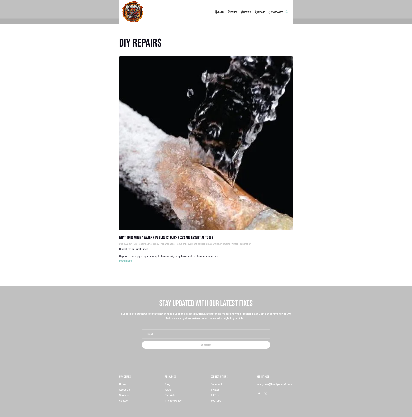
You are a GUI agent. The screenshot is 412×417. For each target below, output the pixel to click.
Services (124, 395)
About (260, 12)
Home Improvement (186, 244)
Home (219, 12)
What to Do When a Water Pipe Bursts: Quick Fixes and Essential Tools (166, 237)
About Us (124, 389)
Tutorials (170, 395)
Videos (246, 12)
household (203, 244)
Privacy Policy (173, 400)
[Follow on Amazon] (278, 393)
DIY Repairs (140, 244)
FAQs (168, 389)
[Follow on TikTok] (272, 393)
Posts (233, 12)
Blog (167, 384)
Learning (214, 244)
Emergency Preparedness (161, 244)
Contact (275, 12)
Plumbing (225, 244)
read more (125, 260)
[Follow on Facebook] (259, 393)
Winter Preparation (241, 244)
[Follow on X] (265, 393)
